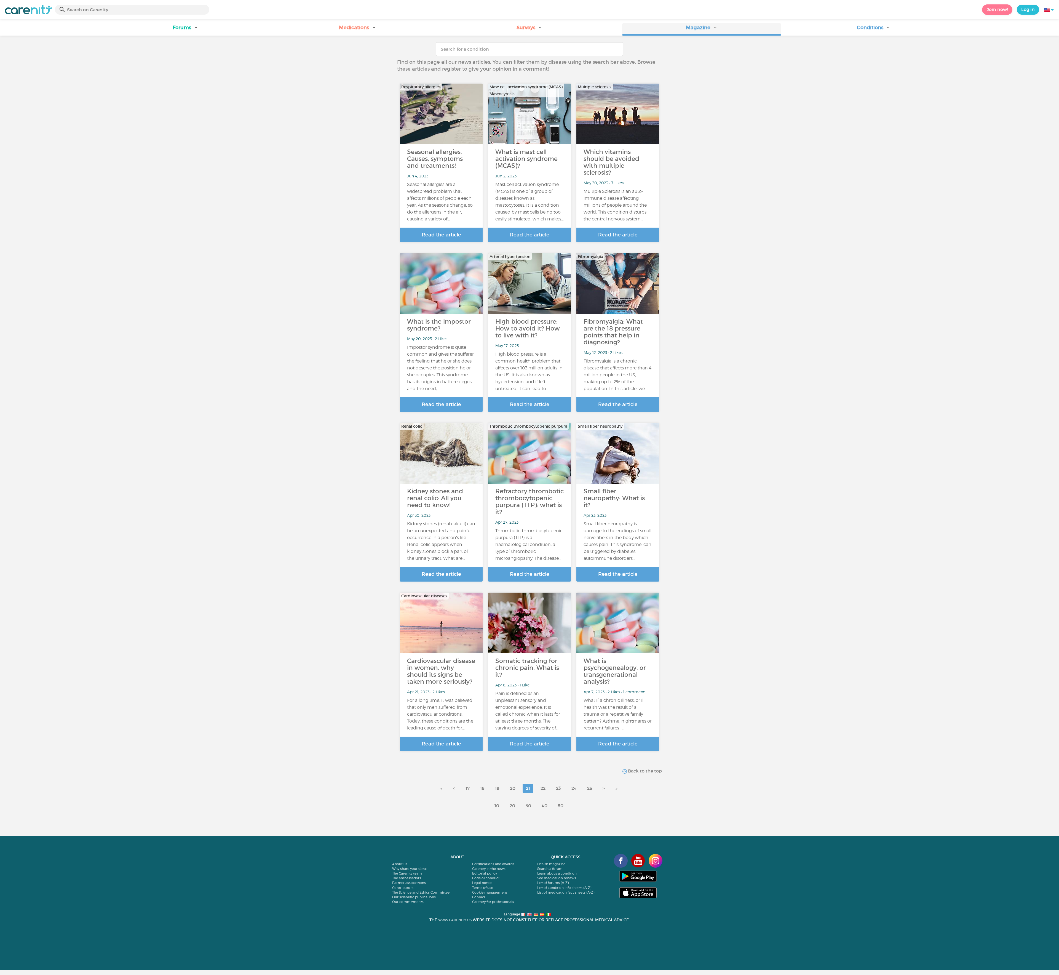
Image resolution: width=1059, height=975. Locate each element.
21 (528, 788)
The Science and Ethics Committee (421, 892)
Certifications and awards (493, 864)
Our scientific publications (414, 897)
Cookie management (489, 892)
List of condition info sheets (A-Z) (564, 888)
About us (399, 864)
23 (558, 788)
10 (496, 805)
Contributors (402, 888)
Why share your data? (409, 869)
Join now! (997, 9)
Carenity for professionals (493, 902)
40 (544, 805)
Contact (478, 897)
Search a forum (550, 869)
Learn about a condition (557, 873)
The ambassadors (406, 878)
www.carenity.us (455, 920)
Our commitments (408, 902)
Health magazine (551, 864)
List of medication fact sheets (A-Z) (565, 892)
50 (560, 805)
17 (468, 788)
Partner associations (409, 883)
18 (482, 788)
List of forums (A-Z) (553, 883)
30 (528, 805)
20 (512, 788)
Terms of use (482, 888)
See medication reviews (556, 878)
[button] (185, 29)
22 (543, 788)
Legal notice (482, 883)
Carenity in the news (489, 869)
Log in (1028, 9)
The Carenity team (407, 873)
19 (497, 788)
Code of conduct (486, 878)
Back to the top (644, 771)
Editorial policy (484, 873)
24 (574, 788)
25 (589, 788)
